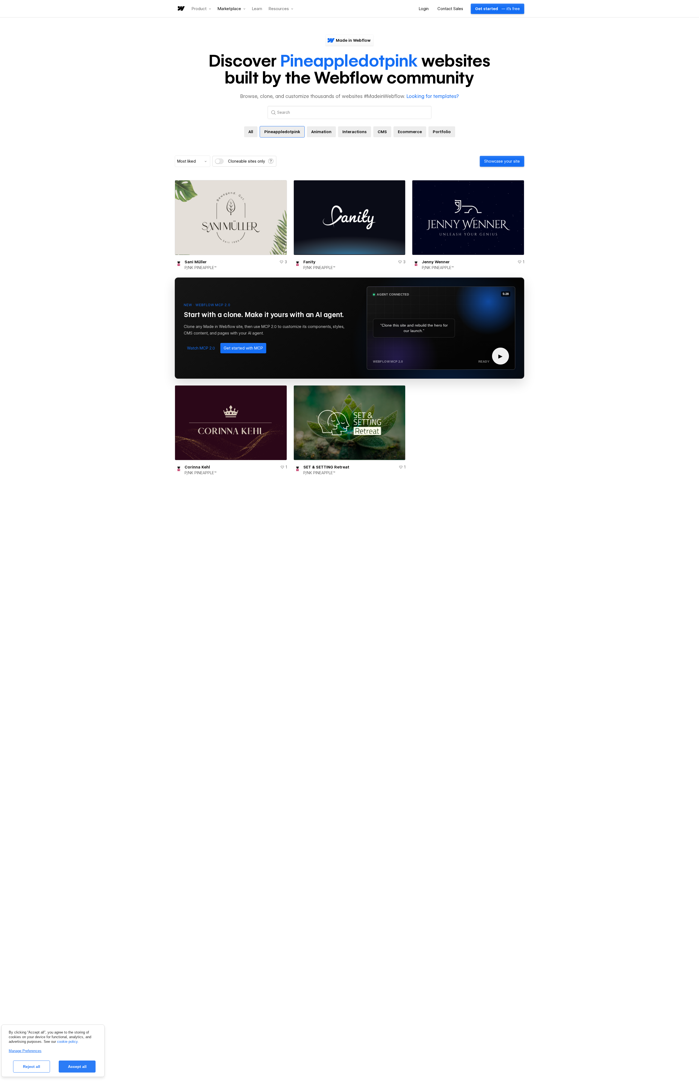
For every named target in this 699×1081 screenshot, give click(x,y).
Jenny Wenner (436, 262)
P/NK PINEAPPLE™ (201, 267)
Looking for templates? (433, 96)
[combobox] (192, 161)
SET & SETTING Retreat (326, 467)
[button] (201, 8)
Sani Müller (196, 262)
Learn (257, 9)
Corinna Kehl (197, 467)
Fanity (309, 262)
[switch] (219, 161)
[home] (180, 9)
